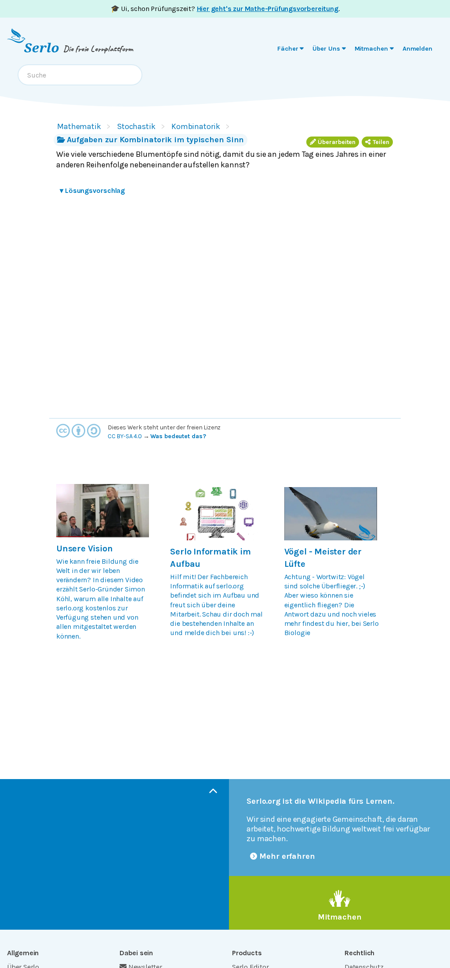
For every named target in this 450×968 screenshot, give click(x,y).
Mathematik (79, 126)
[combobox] (80, 74)
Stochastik (136, 126)
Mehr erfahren (287, 856)
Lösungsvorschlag (92, 190)
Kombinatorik (195, 126)
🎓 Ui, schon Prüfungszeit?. (225, 8)
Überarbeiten (337, 142)
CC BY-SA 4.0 (125, 436)
